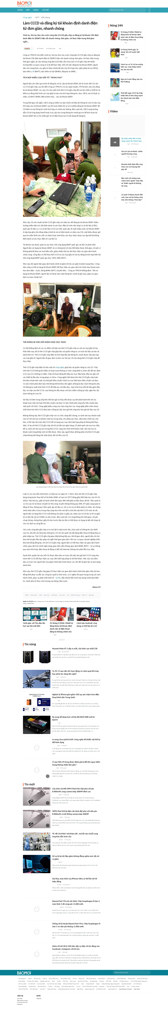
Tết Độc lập (37, 978)
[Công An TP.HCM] (27, 49)
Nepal (98, 984)
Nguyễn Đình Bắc (126, 984)
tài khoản (54, 595)
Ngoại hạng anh (89, 989)
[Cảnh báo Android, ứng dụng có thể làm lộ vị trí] (89, 614)
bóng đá (102, 986)
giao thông (22, 981)
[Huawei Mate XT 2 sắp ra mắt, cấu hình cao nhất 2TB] (36, 656)
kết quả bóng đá (91, 978)
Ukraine (102, 981)
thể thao (65, 981)
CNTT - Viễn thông (42, 18)
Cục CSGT (42, 989)
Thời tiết (108, 981)
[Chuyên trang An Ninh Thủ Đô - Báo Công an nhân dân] (51, 635)
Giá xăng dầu (93, 981)
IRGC (53, 981)
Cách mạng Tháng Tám (68, 986)
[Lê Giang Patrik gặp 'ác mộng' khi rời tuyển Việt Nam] (115, 53)
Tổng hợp (39, 998)
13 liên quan (63, 768)
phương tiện (131, 978)
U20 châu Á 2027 (101, 989)
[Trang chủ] (24, 4)
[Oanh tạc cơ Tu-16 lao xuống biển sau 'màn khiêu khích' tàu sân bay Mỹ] (115, 67)
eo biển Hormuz (124, 981)
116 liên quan (66, 884)
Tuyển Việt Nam (51, 989)
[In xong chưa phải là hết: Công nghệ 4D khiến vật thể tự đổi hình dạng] (36, 747)
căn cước (62, 595)
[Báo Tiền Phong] (123, 172)
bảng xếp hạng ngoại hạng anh (111, 984)
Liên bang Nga (23, 986)
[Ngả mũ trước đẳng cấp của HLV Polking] (115, 82)
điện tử (84, 595)
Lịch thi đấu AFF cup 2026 (90, 986)
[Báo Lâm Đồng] (54, 795)
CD (68, 595)
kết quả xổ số (42, 986)
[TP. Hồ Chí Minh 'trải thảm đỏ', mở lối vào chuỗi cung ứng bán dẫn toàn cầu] (36, 841)
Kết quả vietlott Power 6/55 (71, 984)
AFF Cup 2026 (22, 984)
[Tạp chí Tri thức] (122, 57)
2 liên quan (63, 677)
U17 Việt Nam (137, 984)
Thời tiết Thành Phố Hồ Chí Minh (116, 986)
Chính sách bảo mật (22, 1002)
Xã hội (59, 981)
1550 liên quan (50, 48)
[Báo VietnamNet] (54, 700)
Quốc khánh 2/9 (112, 989)
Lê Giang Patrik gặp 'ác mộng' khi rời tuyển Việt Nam (130, 52)
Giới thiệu (19, 998)
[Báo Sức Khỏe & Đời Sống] (123, 72)
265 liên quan (65, 651)
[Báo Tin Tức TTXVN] (122, 104)
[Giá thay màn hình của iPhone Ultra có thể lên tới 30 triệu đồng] (36, 886)
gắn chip (46, 595)
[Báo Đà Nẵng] (55, 817)
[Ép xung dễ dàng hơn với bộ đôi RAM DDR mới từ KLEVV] (36, 725)
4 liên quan (130, 172)
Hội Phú (115, 981)
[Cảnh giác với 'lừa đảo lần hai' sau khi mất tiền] (35, 614)
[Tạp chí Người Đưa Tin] (54, 885)
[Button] (149, 10)
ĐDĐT (27, 595)
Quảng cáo (20, 1004)
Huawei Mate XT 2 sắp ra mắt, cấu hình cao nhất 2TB (74, 649)
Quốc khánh (101, 978)
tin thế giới (31, 984)
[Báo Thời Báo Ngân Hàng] (25, 629)
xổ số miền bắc (121, 978)
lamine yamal (135, 986)
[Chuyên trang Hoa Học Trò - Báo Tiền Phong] (122, 203)
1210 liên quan (135, 144)
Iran (128, 986)
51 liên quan (134, 157)
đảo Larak (73, 981)
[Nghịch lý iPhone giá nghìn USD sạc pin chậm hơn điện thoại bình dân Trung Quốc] (36, 702)
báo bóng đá (22, 978)
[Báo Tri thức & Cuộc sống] (79, 629)
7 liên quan (66, 794)
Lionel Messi (32, 986)
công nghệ (59, 367)
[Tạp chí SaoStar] (123, 85)
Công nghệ (27, 18)
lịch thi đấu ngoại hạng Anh (139, 981)
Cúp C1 (30, 978)
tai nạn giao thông (32, 981)
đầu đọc (91, 595)
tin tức (75, 978)
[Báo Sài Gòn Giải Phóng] (123, 144)
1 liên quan (64, 745)
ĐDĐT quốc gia (75, 595)
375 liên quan (68, 907)
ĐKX (40, 595)
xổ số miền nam (54, 978)
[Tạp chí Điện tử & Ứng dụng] (54, 652)
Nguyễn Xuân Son (45, 981)
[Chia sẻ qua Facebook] (24, 587)
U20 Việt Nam (111, 978)
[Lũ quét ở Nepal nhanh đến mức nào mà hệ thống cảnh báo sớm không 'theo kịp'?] (115, 198)
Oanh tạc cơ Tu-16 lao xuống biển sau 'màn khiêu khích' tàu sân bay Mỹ (132, 67)
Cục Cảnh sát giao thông (54, 984)
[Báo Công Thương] (54, 840)
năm (82, 984)
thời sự (45, 978)
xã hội (58, 578)
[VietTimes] (54, 745)
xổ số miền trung (65, 978)
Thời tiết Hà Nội (23, 989)
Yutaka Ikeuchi (90, 984)
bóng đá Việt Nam (142, 978)
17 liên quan (67, 839)
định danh (34, 595)
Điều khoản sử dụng (22, 1000)
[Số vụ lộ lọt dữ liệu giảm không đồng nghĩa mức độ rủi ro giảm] (36, 864)
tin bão (50, 986)
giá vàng (56, 986)
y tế (32, 72)
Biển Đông (80, 989)
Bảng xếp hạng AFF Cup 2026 (67, 989)
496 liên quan (132, 202)
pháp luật (81, 978)
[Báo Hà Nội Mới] (54, 862)
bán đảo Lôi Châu (83, 981)
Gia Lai (78, 986)
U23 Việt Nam (34, 989)
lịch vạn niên (41, 984)
